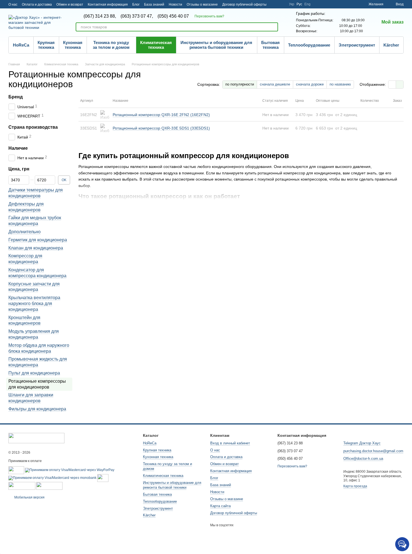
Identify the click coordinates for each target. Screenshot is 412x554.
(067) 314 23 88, (100, 16)
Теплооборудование (309, 45)
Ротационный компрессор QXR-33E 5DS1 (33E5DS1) (161, 128)
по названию (340, 84)
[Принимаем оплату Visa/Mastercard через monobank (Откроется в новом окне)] (52, 478)
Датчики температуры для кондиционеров (35, 193)
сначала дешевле (275, 84)
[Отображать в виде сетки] (392, 84)
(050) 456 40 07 (173, 16)
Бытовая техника (270, 45)
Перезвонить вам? (209, 16)
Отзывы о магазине (202, 4)
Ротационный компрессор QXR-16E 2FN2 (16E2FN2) (161, 114)
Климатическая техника (156, 45)
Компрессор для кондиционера (25, 259)
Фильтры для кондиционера (37, 409)
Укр (291, 4)
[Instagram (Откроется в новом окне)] (274, 4)
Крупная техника (46, 45)
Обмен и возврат (69, 4)
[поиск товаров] (273, 26)
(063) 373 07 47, (137, 16)
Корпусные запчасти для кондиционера (34, 286)
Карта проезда (355, 486)
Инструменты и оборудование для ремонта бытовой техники (216, 45)
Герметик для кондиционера (37, 239)
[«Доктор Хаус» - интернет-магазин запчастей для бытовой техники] (36, 438)
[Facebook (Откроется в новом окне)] (281, 4)
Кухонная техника (72, 45)
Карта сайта (220, 506)
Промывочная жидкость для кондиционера (37, 362)
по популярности (239, 84)
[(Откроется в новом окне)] (102, 478)
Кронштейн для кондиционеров (24, 320)
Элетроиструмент (357, 45)
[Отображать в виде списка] (399, 84)
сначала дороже (310, 84)
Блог (136, 4)
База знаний (154, 4)
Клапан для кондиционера (35, 248)
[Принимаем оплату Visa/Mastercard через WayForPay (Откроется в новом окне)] (69, 470)
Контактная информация (108, 4)
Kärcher (391, 45)
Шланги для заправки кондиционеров (30, 398)
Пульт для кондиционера (34, 373)
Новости (175, 4)
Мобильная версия (29, 497)
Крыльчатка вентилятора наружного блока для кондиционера (34, 304)
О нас (12, 4)
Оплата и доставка (37, 4)
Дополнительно (24, 231)
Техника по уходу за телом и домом (111, 45)
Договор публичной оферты (244, 4)
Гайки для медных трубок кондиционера (34, 221)
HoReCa (21, 45)
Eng (307, 4)
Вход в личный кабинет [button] (230, 443)
